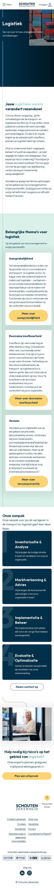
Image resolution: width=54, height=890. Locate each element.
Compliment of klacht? (39, 833)
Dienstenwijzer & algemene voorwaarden (17, 837)
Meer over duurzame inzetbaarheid (28, 400)
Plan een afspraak (26, 776)
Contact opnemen (16, 819)
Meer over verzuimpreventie (28, 482)
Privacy (32, 828)
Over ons (33, 819)
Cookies (21, 824)
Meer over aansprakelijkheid (28, 316)
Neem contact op (27, 687)
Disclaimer (20, 828)
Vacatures (33, 824)
